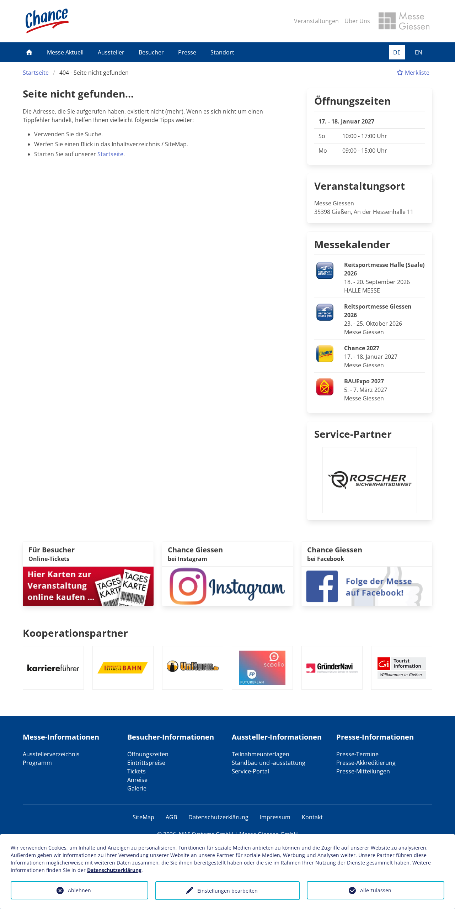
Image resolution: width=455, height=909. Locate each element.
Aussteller (111, 52)
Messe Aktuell (65, 52)
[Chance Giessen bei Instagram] (227, 585)
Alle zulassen (375, 890)
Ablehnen (79, 890)
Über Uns (357, 21)
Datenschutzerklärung (218, 817)
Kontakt (312, 817)
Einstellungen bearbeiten (227, 890)
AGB (171, 817)
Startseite (36, 73)
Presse (187, 52)
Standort (222, 52)
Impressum (275, 817)
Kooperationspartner (75, 633)
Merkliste (416, 73)
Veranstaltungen (316, 21)
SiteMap (143, 817)
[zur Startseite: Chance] (47, 21)
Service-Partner (353, 434)
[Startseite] (29, 52)
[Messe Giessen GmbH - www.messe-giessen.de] (404, 21)
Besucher (151, 52)
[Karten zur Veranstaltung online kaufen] (88, 585)
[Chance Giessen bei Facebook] (366, 585)
